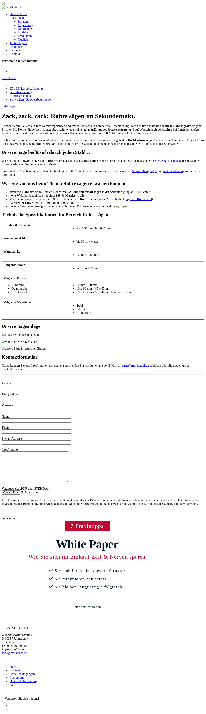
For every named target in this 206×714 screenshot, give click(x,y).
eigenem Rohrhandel (139, 199)
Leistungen (17, 17)
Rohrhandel (25, 28)
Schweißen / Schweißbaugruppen (31, 99)
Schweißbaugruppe (144, 171)
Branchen (16, 46)
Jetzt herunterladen (87, 607)
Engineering (25, 25)
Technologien (18, 43)
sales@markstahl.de (14, 653)
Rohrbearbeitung (20, 95)
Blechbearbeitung (21, 92)
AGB (13, 684)
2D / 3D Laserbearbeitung (26, 88)
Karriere (15, 50)
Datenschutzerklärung (23, 681)
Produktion (25, 36)
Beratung (23, 21)
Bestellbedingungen (22, 674)
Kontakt (15, 54)
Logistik (23, 32)
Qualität (23, 39)
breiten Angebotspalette (166, 160)
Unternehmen (18, 14)
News (13, 666)
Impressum (17, 677)
